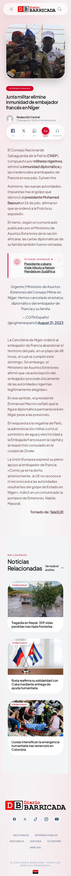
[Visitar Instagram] (46, 819)
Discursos (17, 841)
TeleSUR (56, 512)
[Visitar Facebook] (14, 819)
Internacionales (46, 835)
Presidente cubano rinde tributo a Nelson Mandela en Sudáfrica (39, 267)
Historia (36, 841)
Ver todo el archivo (52, 567)
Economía (54, 841)
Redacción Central (28, 117)
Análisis (35, 847)
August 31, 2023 (50, 322)
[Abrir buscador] (59, 9)
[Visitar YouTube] (57, 819)
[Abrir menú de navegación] (11, 9)
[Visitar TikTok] (35, 819)
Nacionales (21, 835)
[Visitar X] (25, 819)
